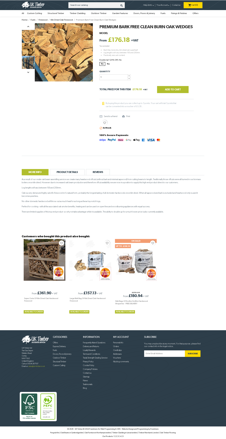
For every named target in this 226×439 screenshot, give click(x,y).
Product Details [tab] (67, 172)
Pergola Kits (55, 433)
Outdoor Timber (99, 13)
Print (126, 116)
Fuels (163, 13)
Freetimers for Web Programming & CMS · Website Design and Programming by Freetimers (124, 429)
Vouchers (117, 358)
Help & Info (147, 5)
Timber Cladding (77, 13)
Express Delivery (59, 347)
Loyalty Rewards (89, 350)
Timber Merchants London (149, 433)
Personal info (118, 343)
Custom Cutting (34, 13)
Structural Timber (56, 13)
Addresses (117, 354)
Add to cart (173, 89)
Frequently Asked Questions (94, 343)
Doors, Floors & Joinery (144, 13)
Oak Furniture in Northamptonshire (98, 433)
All (23, 13)
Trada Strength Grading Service (95, 358)
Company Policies (90, 369)
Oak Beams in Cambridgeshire (72, 433)
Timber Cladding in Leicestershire (125, 433)
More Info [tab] (35, 172)
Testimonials (87, 384)
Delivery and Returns (91, 347)
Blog (85, 388)
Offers (195, 13)
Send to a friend (108, 116)
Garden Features (120, 13)
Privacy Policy (88, 362)
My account (121, 337)
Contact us (176, 5)
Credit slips (117, 350)
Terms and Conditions (91, 354)
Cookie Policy (88, 365)
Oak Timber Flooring (168, 433)
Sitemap (86, 377)
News (85, 381)
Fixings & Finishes (179, 13)
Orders (116, 347)
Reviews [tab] (98, 172)
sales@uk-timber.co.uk (36, 366)
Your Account (162, 5)
